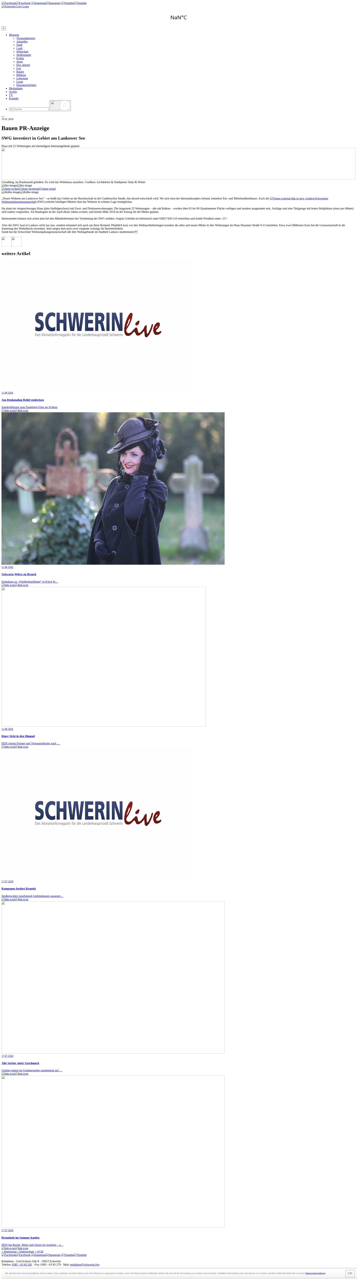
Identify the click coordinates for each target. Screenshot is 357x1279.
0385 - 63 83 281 (22, 1264)
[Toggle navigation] (2, 116)
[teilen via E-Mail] (47, 189)
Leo (18, 68)
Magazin (14, 34)
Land (19, 48)
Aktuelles (22, 41)
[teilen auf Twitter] (10, 189)
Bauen (20, 71)
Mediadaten (16, 88)
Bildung (21, 75)
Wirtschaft (22, 51)
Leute (19, 81)
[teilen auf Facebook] (29, 189)
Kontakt (13, 98)
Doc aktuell (23, 65)
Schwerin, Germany (178, 17)
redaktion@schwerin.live (84, 1264)
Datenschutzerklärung (315, 1273)
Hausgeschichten (26, 85)
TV (11, 95)
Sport (19, 61)
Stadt (19, 44)
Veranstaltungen (25, 38)
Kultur (20, 58)
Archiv (13, 91)
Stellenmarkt (23, 55)
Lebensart (22, 78)
